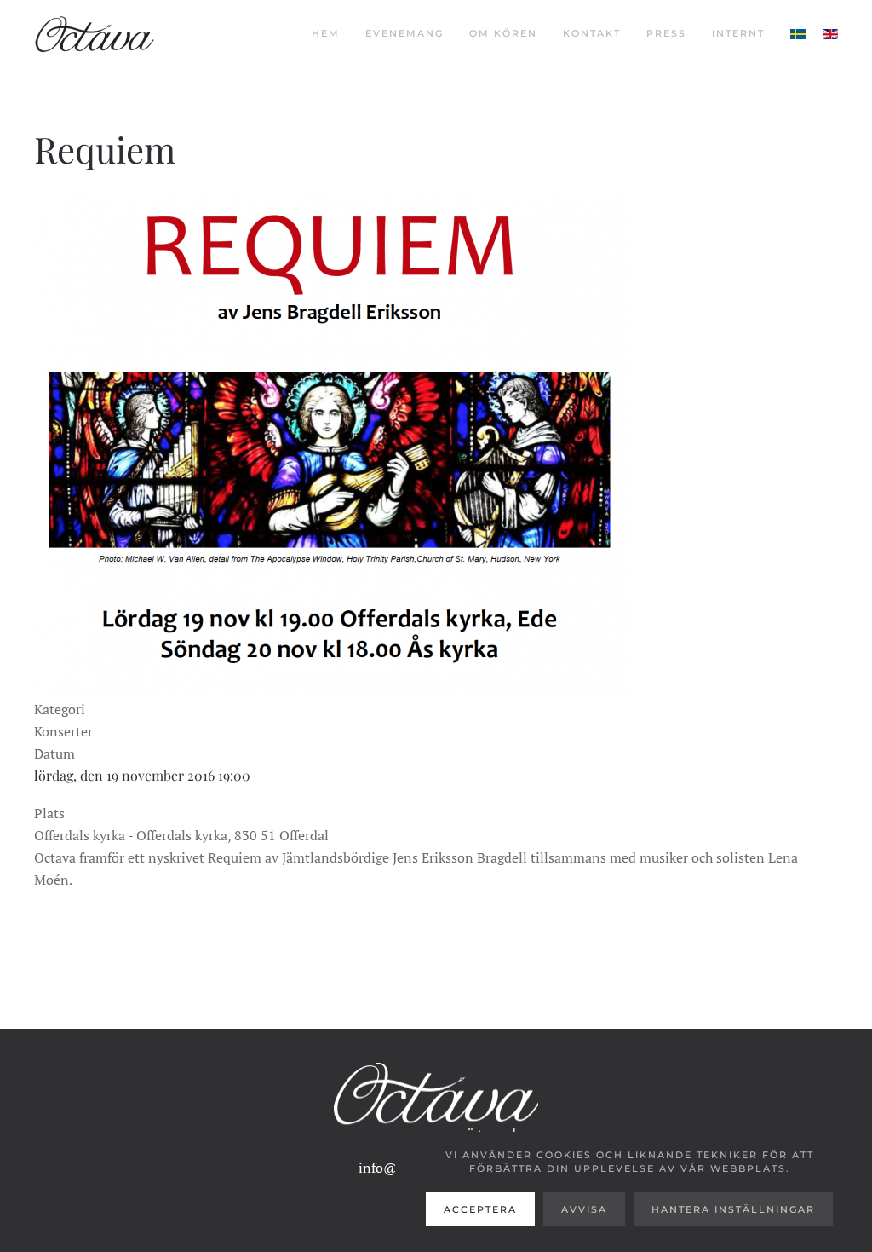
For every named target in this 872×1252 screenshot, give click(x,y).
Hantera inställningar (733, 1209)
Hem (326, 33)
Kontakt (592, 33)
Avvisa (584, 1209)
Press (666, 33)
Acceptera (480, 1209)
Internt (738, 33)
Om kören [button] (503, 33)
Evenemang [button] (404, 33)
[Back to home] (94, 34)
